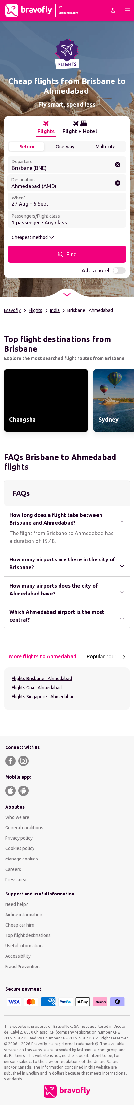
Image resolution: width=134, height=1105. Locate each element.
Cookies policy (19, 848)
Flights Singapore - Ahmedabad (43, 696)
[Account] (113, 10)
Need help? (16, 904)
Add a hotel (95, 270)
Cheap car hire (19, 925)
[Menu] (127, 10)
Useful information (24, 945)
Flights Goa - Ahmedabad (37, 687)
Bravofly (12, 310)
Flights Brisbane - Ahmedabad (42, 678)
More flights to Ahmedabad (42, 656)
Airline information (23, 914)
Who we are (17, 817)
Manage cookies (21, 858)
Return (26, 146)
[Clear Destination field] (118, 183)
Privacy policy (19, 838)
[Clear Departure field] (118, 165)
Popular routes (104, 656)
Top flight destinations (28, 935)
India (55, 310)
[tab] (46, 127)
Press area (15, 879)
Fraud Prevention (22, 966)
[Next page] (123, 657)
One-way (65, 146)
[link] (46, 400)
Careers (13, 869)
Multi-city (105, 146)
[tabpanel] (67, 688)
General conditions (24, 827)
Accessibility (18, 956)
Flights (35, 310)
